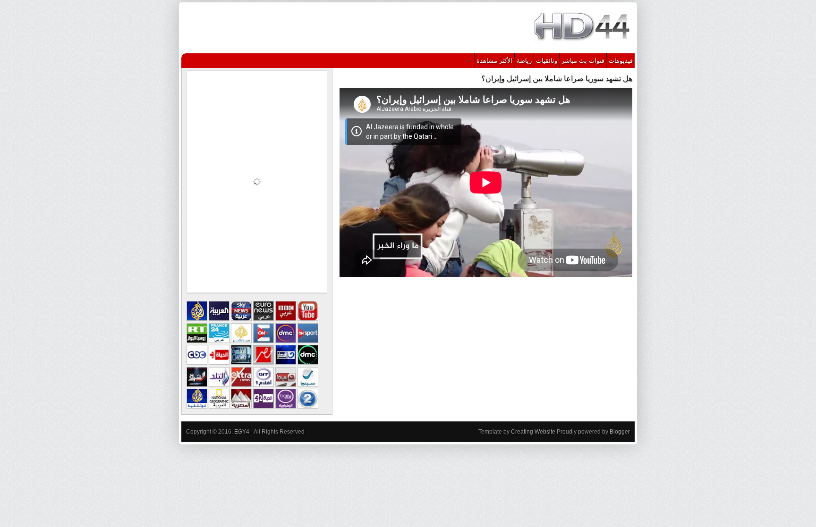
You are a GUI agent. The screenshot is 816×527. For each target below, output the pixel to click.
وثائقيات (546, 60)
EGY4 (241, 431)
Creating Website (533, 431)
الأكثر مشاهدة (494, 60)
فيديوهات (621, 60)
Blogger (620, 431)
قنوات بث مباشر (582, 60)
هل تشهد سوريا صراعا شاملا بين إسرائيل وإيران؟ (556, 79)
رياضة (524, 60)
